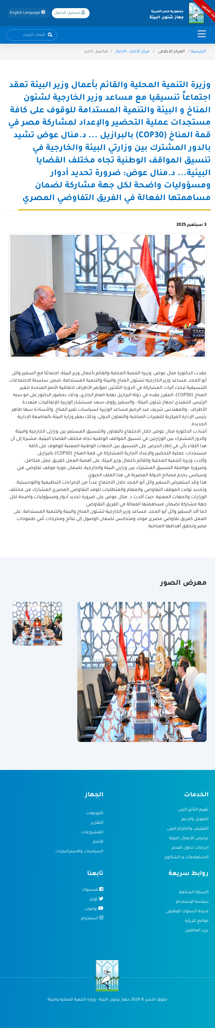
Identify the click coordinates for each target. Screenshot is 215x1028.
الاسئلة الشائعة (194, 892)
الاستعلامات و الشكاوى (186, 857)
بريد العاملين (197, 931)
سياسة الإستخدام (192, 902)
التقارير (97, 823)
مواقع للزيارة (197, 921)
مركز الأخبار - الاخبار (132, 52)
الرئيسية (198, 52)
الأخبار (98, 842)
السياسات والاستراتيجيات (79, 852)
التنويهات (94, 813)
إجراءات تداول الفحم (190, 848)
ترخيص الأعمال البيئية (189, 838)
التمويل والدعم (195, 819)
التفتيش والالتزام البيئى (188, 829)
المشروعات (92, 832)
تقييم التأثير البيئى (193, 810)
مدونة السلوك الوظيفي (187, 911)
